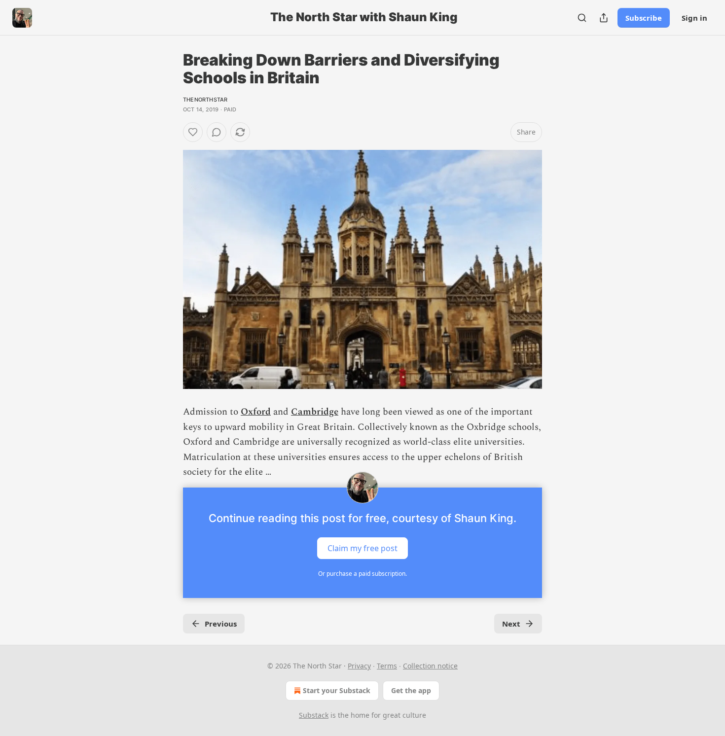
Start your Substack (336, 690)
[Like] (193, 132)
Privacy (359, 665)
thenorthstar (205, 99)
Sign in (694, 18)
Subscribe (643, 18)
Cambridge (314, 412)
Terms (387, 665)
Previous (221, 624)
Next (511, 624)
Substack (313, 715)
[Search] (582, 18)
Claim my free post (362, 548)
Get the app (411, 690)
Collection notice (430, 665)
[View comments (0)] (216, 132)
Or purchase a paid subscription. (362, 573)
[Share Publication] (604, 18)
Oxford (256, 412)
